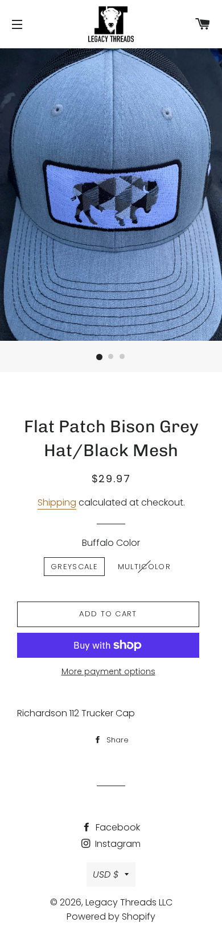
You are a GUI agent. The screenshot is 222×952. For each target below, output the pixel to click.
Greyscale (74, 566)
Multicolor (144, 566)
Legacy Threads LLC (128, 902)
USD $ (106, 874)
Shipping (57, 502)
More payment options (108, 671)
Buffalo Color (111, 542)
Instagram (117, 843)
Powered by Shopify (111, 916)
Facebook (116, 827)
